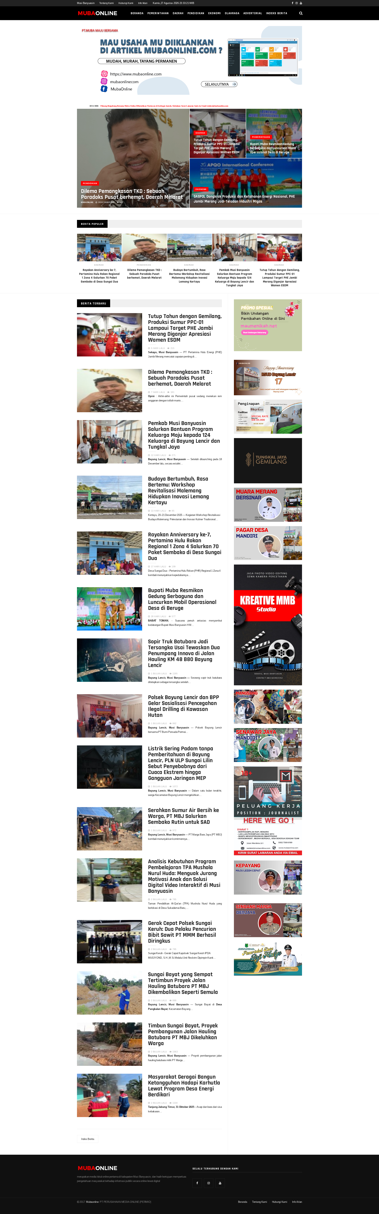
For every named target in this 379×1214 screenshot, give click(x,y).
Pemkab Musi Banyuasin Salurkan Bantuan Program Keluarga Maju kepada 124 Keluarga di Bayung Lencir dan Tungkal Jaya (189, 277)
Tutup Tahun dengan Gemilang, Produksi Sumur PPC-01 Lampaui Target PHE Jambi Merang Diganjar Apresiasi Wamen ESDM (235, 277)
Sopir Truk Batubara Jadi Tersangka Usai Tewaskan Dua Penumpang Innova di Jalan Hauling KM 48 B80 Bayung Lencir (184, 653)
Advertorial (252, 13)
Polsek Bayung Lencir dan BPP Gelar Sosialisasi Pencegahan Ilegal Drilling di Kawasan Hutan (183, 706)
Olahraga (232, 13)
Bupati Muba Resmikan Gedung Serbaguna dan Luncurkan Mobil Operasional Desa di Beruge (273, 148)
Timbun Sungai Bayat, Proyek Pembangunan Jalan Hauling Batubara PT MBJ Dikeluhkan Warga (183, 1034)
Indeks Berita (276, 13)
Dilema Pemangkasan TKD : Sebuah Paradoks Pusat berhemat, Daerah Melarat (132, 194)
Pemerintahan (158, 13)
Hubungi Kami (125, 3)
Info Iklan (142, 3)
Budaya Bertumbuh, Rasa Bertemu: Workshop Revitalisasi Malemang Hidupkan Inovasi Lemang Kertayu (178, 490)
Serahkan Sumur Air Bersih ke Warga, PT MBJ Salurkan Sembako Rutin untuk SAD (183, 816)
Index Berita (87, 1139)
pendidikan (99, 265)
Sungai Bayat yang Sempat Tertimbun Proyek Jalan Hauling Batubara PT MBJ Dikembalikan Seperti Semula (183, 983)
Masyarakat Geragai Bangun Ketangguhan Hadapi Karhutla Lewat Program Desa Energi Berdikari (184, 1085)
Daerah (178, 13)
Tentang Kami (106, 3)
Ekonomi (214, 13)
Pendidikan (196, 13)
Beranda (137, 13)
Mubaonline (92, 1202)
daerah (144, 265)
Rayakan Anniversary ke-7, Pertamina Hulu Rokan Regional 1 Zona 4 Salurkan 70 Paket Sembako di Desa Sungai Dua (184, 546)
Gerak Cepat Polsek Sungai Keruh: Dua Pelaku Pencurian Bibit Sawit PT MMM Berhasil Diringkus (182, 931)
